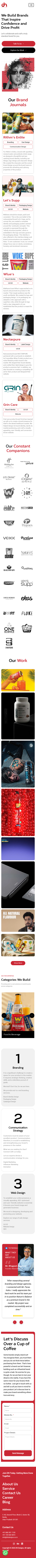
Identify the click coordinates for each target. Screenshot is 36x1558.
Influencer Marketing (10, 1164)
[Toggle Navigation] (31, 5)
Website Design (8, 1227)
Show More (18, 963)
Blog (6, 1501)
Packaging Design (9, 1099)
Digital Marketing (9, 1162)
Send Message (18, 1453)
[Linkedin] (22, 1544)
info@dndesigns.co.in (10, 1537)
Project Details (9, 1432)
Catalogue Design (9, 1102)
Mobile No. (9, 1415)
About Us (10, 1483)
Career (7, 1497)
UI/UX (5, 1224)
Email (6, 1423)
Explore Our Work (17, 50)
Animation (7, 1167)
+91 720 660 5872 (8, 1535)
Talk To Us (17, 44)
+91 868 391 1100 (8, 1532)
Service (8, 1488)
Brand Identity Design (11, 1097)
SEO (4, 1229)
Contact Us (11, 1492)
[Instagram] (14, 1544)
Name (7, 1406)
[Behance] (18, 1544)
